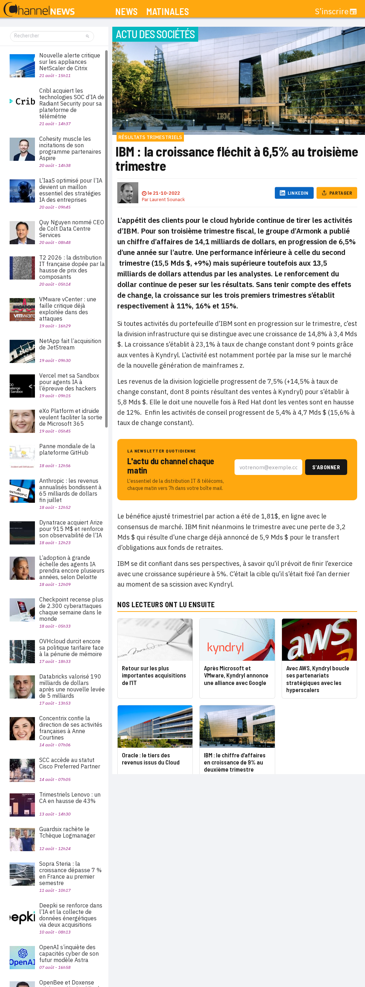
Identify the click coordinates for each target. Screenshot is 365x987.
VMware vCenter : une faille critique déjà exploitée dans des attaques (67, 309)
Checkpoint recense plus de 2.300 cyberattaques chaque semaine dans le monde (71, 609)
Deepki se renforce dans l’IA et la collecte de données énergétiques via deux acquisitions (70, 915)
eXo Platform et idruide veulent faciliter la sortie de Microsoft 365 (70, 417)
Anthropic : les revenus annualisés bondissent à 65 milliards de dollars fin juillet (70, 490)
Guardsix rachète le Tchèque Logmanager (67, 832)
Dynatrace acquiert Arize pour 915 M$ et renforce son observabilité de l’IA (71, 529)
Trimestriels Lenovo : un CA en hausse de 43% (70, 797)
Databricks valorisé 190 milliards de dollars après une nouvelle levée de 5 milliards (72, 686)
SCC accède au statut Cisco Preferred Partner (69, 763)
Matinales (167, 11)
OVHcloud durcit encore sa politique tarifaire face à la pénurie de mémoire (71, 648)
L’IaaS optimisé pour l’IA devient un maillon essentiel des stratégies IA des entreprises (70, 190)
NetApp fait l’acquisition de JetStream (70, 344)
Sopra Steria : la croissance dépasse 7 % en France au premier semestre (70, 873)
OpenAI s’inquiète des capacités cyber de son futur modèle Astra (69, 953)
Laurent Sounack (167, 199)
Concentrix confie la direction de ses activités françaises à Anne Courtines (70, 728)
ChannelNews (39, 9)
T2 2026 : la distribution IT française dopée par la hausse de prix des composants (72, 267)
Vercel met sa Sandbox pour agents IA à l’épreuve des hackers (69, 382)
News (126, 11)
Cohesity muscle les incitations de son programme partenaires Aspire (70, 148)
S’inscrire (332, 11)
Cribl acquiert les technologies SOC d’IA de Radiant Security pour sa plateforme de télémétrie (71, 103)
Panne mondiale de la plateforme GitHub (67, 449)
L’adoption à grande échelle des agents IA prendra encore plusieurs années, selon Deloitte (71, 567)
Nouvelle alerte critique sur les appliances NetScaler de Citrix (69, 62)
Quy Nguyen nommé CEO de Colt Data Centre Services (71, 229)
